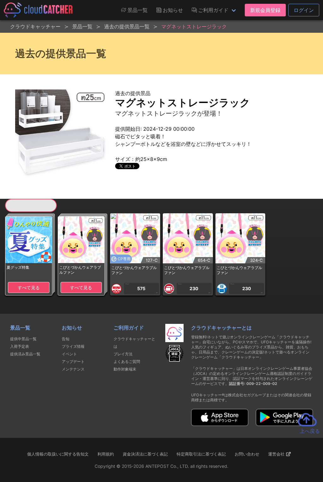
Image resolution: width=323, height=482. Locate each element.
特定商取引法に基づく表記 (201, 453)
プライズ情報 (73, 346)
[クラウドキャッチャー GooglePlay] (284, 424)
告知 (65, 338)
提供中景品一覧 (23, 338)
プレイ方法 (123, 354)
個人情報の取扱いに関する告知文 (58, 453)
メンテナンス (73, 369)
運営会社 (277, 453)
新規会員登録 (265, 10)
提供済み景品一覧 (25, 354)
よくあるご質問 (127, 361)
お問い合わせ (247, 453)
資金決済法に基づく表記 (145, 453)
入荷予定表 (19, 346)
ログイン (304, 10)
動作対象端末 (125, 369)
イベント (69, 354)
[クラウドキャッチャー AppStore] (219, 424)
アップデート (73, 361)
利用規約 (105, 453)
